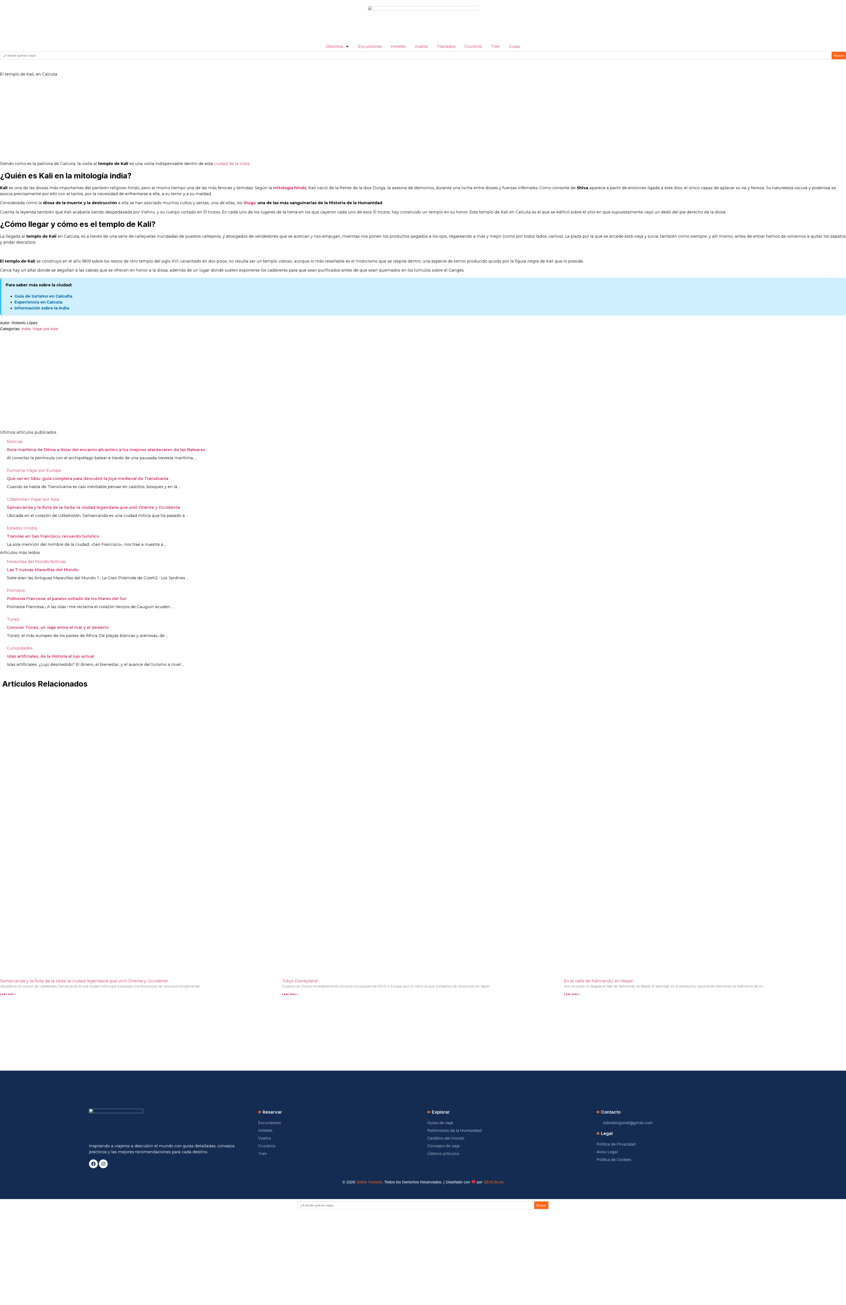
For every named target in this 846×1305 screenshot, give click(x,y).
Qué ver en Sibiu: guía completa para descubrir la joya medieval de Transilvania (87, 478)
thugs (249, 202)
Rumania (16, 470)
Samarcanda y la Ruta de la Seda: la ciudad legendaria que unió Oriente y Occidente (93, 507)
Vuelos (421, 46)
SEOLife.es (494, 1182)
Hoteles (398, 46)
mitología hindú (289, 187)
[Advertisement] (132, 114)
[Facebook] (93, 1163)
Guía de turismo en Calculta (43, 296)
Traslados (446, 46)
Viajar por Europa (43, 470)
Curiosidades (20, 648)
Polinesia (16, 590)
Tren (495, 46)
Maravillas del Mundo (28, 561)
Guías (514, 46)
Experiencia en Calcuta (38, 302)
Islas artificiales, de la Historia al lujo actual (50, 656)
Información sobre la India (42, 308)
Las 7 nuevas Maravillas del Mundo (42, 569)
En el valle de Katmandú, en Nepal (598, 981)
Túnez (13, 619)
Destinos (334, 46)
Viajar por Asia (45, 329)
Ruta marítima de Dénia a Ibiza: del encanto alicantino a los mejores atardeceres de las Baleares (106, 449)
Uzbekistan (18, 499)
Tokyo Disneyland (299, 981)
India (26, 329)
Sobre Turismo (369, 1182)
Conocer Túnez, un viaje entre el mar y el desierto (58, 627)
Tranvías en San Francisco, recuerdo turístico (53, 536)
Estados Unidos (22, 528)
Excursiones (370, 46)
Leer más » (8, 994)
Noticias (15, 441)
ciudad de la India (232, 163)
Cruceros (473, 46)
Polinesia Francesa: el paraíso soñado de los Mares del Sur (66, 598)
